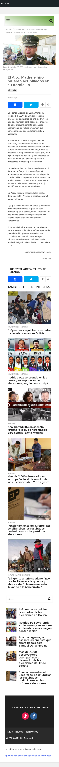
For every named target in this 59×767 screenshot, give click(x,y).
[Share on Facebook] (15, 105)
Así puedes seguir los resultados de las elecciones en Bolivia (29, 332)
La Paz (18, 575)
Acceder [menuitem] (5, 3)
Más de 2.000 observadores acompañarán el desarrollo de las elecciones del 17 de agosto (28, 479)
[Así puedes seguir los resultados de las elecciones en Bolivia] (29, 307)
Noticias (24, 327)
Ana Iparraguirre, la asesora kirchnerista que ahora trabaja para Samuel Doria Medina (27, 429)
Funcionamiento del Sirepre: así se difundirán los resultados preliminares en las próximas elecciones (29, 530)
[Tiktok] (25, 716)
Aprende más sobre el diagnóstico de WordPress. (28, 755)
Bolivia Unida (13, 327)
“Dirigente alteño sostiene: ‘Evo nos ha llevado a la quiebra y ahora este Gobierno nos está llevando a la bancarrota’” (29, 583)
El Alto (11, 575)
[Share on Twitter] (31, 105)
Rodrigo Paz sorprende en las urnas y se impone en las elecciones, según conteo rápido (29, 380)
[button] (8, 21)
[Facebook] (33, 716)
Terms (9, 732)
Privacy (19, 732)
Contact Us (31, 732)
